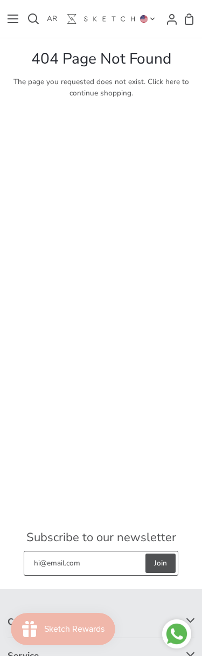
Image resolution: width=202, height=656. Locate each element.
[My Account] (168, 19)
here (172, 82)
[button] (147, 18)
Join (160, 563)
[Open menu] (9, 19)
